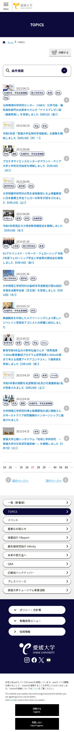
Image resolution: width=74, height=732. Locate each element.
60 (66, 467)
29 (44, 467)
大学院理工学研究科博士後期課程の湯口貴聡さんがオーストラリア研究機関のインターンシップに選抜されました (33, 415)
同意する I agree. (37, 710)
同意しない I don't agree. (37, 724)
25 (21, 467)
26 (26, 467)
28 (38, 467)
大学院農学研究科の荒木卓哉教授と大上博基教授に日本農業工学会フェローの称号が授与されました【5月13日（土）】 (32, 197)
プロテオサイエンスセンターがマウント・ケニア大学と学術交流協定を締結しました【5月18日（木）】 (32, 165)
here (12, 699)
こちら (35, 688)
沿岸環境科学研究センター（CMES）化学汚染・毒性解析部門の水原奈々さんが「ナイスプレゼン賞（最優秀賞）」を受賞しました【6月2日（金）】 (33, 109)
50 (60, 467)
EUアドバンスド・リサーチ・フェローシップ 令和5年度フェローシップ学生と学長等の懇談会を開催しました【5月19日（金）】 (33, 257)
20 (10, 467)
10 (4, 467)
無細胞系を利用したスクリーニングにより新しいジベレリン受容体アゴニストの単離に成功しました (32, 322)
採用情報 (25, 632)
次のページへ (54, 480)
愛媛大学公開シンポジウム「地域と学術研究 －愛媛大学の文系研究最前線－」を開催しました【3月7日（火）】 (33, 443)
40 (55, 467)
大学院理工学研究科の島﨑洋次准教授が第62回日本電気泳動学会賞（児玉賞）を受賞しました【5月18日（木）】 (33, 290)
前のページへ (20, 480)
